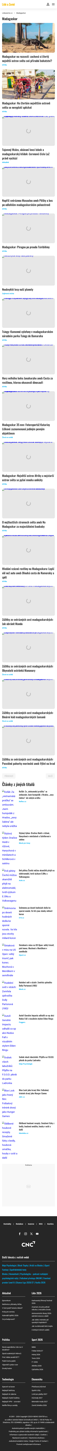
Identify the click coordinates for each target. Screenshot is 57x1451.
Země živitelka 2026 (39, 1405)
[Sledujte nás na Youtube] (37, 1234)
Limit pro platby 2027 (39, 1394)
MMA (34, 1347)
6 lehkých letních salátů (40, 1330)
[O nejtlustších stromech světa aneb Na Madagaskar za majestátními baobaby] (28, 503)
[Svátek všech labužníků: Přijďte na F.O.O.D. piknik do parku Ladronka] (9, 1070)
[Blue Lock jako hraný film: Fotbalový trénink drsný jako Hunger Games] (9, 1103)
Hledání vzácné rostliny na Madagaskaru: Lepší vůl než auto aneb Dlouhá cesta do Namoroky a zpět (28, 573)
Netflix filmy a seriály (9, 1405)
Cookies (43, 1435)
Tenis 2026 (36, 1358)
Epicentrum (6, 1301)
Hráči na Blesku (36, 1265)
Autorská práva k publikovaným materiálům (28, 1428)
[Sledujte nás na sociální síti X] (31, 1234)
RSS (41, 1224)
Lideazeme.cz (7, 13)
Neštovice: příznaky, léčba (11, 1304)
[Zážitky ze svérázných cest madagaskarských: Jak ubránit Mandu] (28, 601)
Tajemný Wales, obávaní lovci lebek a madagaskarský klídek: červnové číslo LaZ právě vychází (25, 153)
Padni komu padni (9, 1361)
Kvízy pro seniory (8, 1312)
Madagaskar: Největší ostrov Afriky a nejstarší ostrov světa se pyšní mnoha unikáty (28, 477)
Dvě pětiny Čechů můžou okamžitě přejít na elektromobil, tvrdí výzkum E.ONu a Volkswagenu (36, 873)
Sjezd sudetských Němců (11, 1353)
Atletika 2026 (36, 1366)
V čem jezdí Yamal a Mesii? (12, 1308)
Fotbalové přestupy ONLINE (31, 1278)
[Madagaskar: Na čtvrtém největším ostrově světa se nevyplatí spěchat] (28, 84)
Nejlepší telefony (8, 1390)
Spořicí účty (36, 1390)
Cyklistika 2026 (37, 1369)
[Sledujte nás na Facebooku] (20, 1234)
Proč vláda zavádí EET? (10, 1357)
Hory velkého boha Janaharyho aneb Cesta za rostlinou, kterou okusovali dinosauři (27, 380)
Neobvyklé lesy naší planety (17, 289)
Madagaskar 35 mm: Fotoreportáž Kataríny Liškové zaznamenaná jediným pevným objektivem (26, 429)
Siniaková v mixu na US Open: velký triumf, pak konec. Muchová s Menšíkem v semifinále (36, 948)
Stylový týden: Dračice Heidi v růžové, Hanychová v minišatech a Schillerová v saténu (35, 836)
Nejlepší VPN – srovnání (11, 1402)
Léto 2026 (36, 1293)
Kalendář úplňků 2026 (10, 1315)
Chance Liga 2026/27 (25, 1282)
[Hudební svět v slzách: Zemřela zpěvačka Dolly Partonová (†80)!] (9, 996)
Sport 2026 (37, 1339)
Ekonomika (37, 1379)
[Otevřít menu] (53, 4)
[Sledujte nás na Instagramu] (25, 1234)
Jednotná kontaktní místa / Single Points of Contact (28, 1441)
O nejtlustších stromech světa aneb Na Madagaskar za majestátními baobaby (23, 524)
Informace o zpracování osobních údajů (24, 1435)
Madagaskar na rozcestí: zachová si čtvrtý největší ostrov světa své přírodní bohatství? (27, 58)
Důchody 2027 (37, 1398)
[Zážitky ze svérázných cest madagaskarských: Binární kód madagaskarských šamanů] (28, 694)
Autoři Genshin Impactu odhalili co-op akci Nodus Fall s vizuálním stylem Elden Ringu (36, 1017)
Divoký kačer (7, 1368)
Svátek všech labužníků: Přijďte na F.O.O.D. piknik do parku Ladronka (36, 1058)
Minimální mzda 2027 (40, 1402)
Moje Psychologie (9, 1265)
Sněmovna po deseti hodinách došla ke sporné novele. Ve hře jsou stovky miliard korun (35, 911)
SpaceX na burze (8, 1387)
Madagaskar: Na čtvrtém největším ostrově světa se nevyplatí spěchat (26, 105)
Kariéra (50, 1224)
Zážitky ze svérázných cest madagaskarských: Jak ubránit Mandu (27, 621)
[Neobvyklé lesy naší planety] (28, 270)
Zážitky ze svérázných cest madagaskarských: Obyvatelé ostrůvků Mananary (27, 668)
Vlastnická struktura (36, 1438)
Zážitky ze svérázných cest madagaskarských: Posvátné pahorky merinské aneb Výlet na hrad (28, 761)
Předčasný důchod (39, 1387)
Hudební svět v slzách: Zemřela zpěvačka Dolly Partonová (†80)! (35, 984)
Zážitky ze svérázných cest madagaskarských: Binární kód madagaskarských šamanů (27, 715)
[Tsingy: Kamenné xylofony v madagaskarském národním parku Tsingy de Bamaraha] (28, 313)
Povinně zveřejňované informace (28, 1444)
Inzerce (31, 1224)
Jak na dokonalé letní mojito (42, 1326)
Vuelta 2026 (40, 1282)
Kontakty (7, 1224)
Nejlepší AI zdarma (9, 1394)
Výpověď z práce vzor (10, 1365)
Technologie (8, 1379)
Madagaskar (21, 13)
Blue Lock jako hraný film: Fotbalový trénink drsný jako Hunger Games (34, 1091)
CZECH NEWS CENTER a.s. (38, 1417)
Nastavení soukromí (19, 1438)
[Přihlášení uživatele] (48, 4)
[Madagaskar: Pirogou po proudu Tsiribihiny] (28, 228)
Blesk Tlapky (23, 1265)
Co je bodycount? (8, 1319)
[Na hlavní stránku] (8, 4)
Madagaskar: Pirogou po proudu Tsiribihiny (26, 247)
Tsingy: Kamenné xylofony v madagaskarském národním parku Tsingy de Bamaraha (27, 333)
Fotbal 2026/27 (37, 1351)
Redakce (19, 1224)
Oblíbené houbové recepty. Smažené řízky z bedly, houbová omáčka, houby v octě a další (36, 1126)
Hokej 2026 (36, 1355)
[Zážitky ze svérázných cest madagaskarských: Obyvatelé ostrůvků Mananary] (28, 647)
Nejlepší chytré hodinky (10, 1398)
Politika (6, 1339)
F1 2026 (35, 1362)
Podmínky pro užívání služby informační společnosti (28, 1431)
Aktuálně (6, 1293)
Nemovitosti (14, 1274)
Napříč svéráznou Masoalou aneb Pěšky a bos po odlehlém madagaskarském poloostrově (27, 202)
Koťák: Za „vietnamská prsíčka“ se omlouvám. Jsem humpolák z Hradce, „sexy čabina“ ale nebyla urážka (36, 794)
